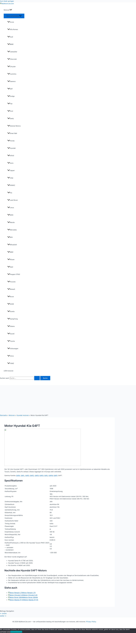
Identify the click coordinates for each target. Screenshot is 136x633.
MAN (11, 215)
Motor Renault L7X (29, 593)
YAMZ (12, 363)
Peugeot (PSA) (15, 274)
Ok (11, 632)
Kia (11, 193)
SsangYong (14, 319)
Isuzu (11, 163)
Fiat (11, 104)
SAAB (12, 304)
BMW (11, 44)
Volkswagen (14, 348)
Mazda (12, 222)
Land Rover (14, 200)
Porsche (12, 282)
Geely (12, 118)
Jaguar (12, 170)
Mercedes (13, 230)
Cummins (13, 74)
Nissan (12, 259)
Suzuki (12, 334)
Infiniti (12, 155)
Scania (12, 311)
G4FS (27, 475)
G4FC (32, 475)
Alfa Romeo (14, 29)
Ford (11, 111)
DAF (11, 89)
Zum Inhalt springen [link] (7, 1)
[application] (11, 10)
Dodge (12, 96)
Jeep (11, 178)
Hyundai (13, 148)
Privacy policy (17, 632)
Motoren (7, 10)
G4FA (18, 475)
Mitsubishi (13, 245)
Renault (12, 289)
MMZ (11, 252)
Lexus (12, 207)
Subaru (12, 326)
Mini (11, 237)
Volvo (12, 356)
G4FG (41, 475)
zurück (3, 613)
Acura (12, 22)
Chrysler (13, 66)
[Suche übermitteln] (37, 378)
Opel (11, 267)
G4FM (51, 475)
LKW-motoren (8, 371)
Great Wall (13, 133)
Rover (12, 296)
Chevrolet (13, 59)
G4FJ (46, 475)
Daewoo (13, 81)
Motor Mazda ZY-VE (31, 600)
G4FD (37, 475)
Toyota (12, 341)
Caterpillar (13, 52)
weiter (3, 616)
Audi (11, 37)
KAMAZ (12, 185)
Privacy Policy (91, 622)
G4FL (23, 475)
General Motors (15, 126)
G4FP (55, 475)
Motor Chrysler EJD (30, 595)
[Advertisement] (68, 399)
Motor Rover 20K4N (31, 597)
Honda (12, 141)
